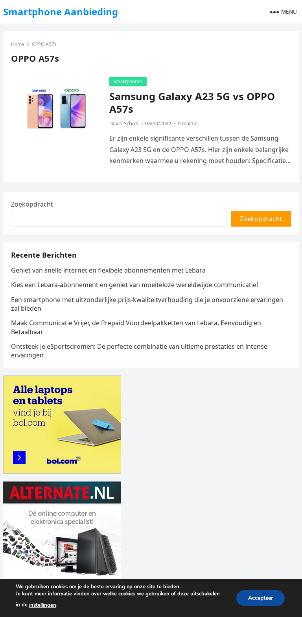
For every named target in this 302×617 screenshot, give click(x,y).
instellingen (42, 605)
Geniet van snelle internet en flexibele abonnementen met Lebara (108, 270)
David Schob (123, 123)
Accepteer (260, 598)
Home (17, 44)
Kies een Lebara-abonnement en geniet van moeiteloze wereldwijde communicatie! (134, 284)
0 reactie (187, 123)
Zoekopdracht (32, 204)
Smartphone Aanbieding (60, 11)
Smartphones (128, 81)
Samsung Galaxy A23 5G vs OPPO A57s (192, 103)
